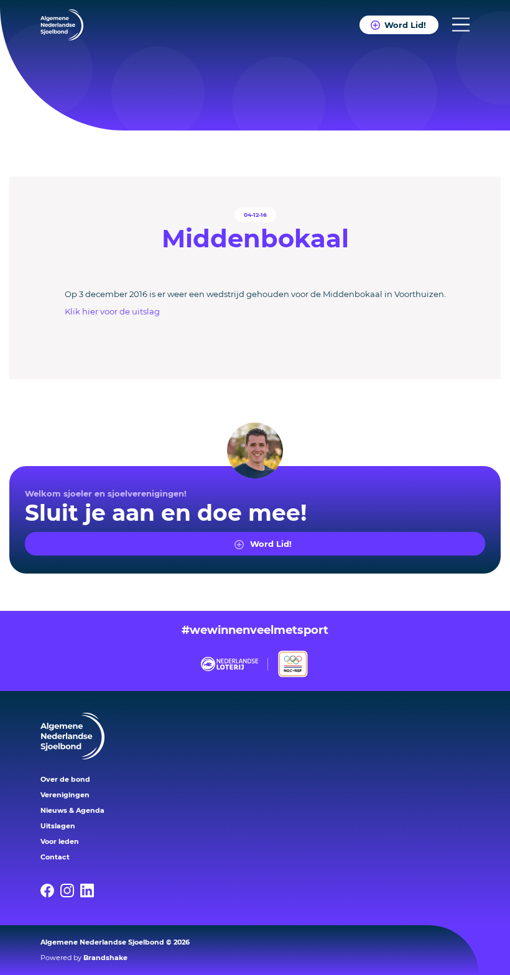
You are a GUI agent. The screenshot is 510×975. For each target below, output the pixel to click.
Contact (55, 857)
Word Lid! (405, 25)
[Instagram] (70, 890)
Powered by (84, 957)
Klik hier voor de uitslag (112, 311)
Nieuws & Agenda (72, 810)
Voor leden (59, 841)
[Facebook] (50, 890)
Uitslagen (57, 826)
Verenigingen (65, 794)
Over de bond (65, 779)
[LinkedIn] (90, 890)
